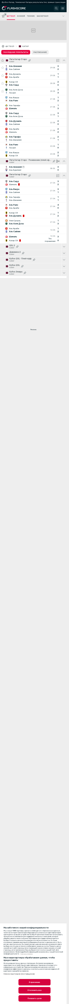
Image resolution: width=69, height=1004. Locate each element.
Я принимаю (34, 982)
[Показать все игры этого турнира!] (64, 246)
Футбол (9, 46)
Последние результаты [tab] (15, 52)
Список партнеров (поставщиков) (19, 974)
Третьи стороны (26, 954)
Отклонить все (34, 990)
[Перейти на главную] (16, 8)
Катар (25, 46)
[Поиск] (56, 8)
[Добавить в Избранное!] (2, 67)
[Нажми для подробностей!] (33, 67)
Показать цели (34, 998)
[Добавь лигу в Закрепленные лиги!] (29, 60)
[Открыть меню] (62, 8)
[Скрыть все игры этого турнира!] (64, 60)
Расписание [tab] (40, 52)
